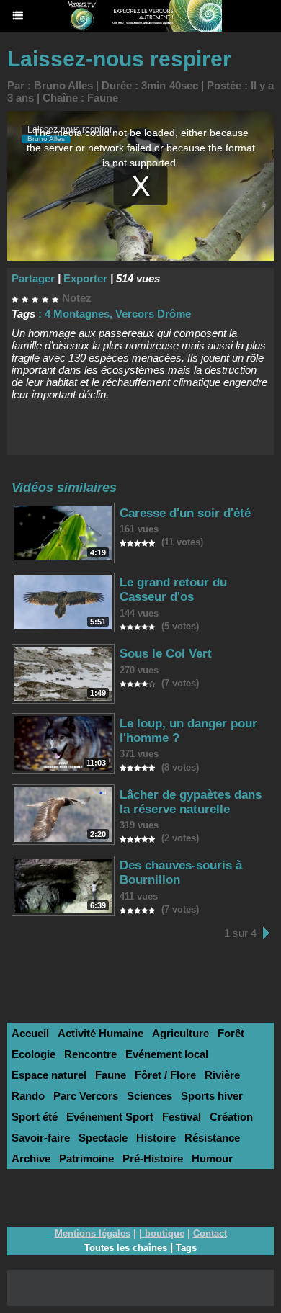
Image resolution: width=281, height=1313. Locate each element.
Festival (181, 1117)
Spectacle (103, 1137)
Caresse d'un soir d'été (185, 513)
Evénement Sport (109, 1117)
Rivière (222, 1075)
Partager (33, 278)
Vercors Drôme (153, 314)
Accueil (30, 1033)
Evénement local (166, 1054)
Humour (212, 1158)
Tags (186, 1247)
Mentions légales (92, 1233)
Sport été (35, 1117)
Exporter (85, 278)
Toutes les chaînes (125, 1247)
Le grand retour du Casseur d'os (173, 589)
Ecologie (33, 1054)
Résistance (212, 1137)
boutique (164, 1233)
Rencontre (90, 1054)
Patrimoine (86, 1158)
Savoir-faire (41, 1137)
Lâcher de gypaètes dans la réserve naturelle (191, 802)
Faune (102, 97)
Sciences (149, 1096)
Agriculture (180, 1033)
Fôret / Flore (165, 1075)
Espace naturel (49, 1075)
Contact (210, 1233)
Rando (28, 1096)
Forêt (231, 1033)
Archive (31, 1158)
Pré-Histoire (152, 1158)
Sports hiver (212, 1096)
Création (231, 1117)
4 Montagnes (77, 314)
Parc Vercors (85, 1096)
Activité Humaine (100, 1033)
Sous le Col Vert (166, 653)
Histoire (156, 1137)
